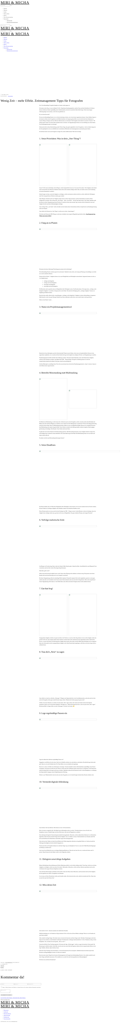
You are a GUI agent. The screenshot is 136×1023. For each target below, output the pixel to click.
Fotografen (10, 96)
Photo (5, 10)
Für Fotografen (8, 17)
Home (5, 8)
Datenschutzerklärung (12, 22)
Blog (5, 15)
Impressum (9, 20)
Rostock (6, 1010)
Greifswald (7, 1018)
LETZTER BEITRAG (7, 997)
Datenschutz (7, 1013)
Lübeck (6, 1011)
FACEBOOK (9, 962)
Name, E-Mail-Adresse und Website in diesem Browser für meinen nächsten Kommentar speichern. (22, 987)
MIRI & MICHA (15, 2)
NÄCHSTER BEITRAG (19, 997)
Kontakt (6, 18)
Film (5, 11)
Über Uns (6, 13)
